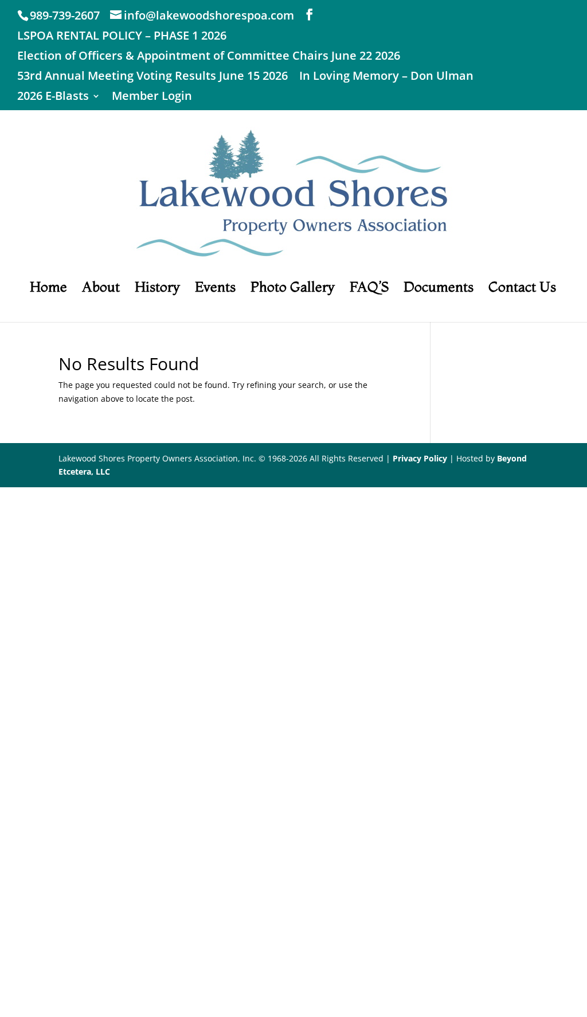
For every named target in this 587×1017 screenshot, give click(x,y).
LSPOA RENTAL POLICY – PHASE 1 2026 (121, 36)
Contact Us (522, 289)
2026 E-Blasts (53, 96)
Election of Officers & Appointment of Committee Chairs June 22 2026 (208, 56)
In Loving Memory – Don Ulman (386, 76)
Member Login (152, 96)
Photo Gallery (293, 289)
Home (48, 289)
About (101, 289)
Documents (438, 289)
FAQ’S (369, 289)
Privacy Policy (420, 458)
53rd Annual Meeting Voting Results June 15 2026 (152, 76)
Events (215, 289)
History (157, 289)
